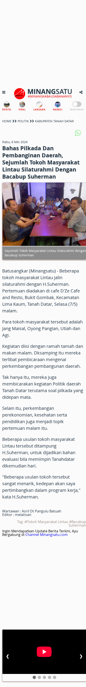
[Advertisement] (43, 43)
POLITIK (23, 121)
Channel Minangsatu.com (46, 534)
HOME (6, 121)
